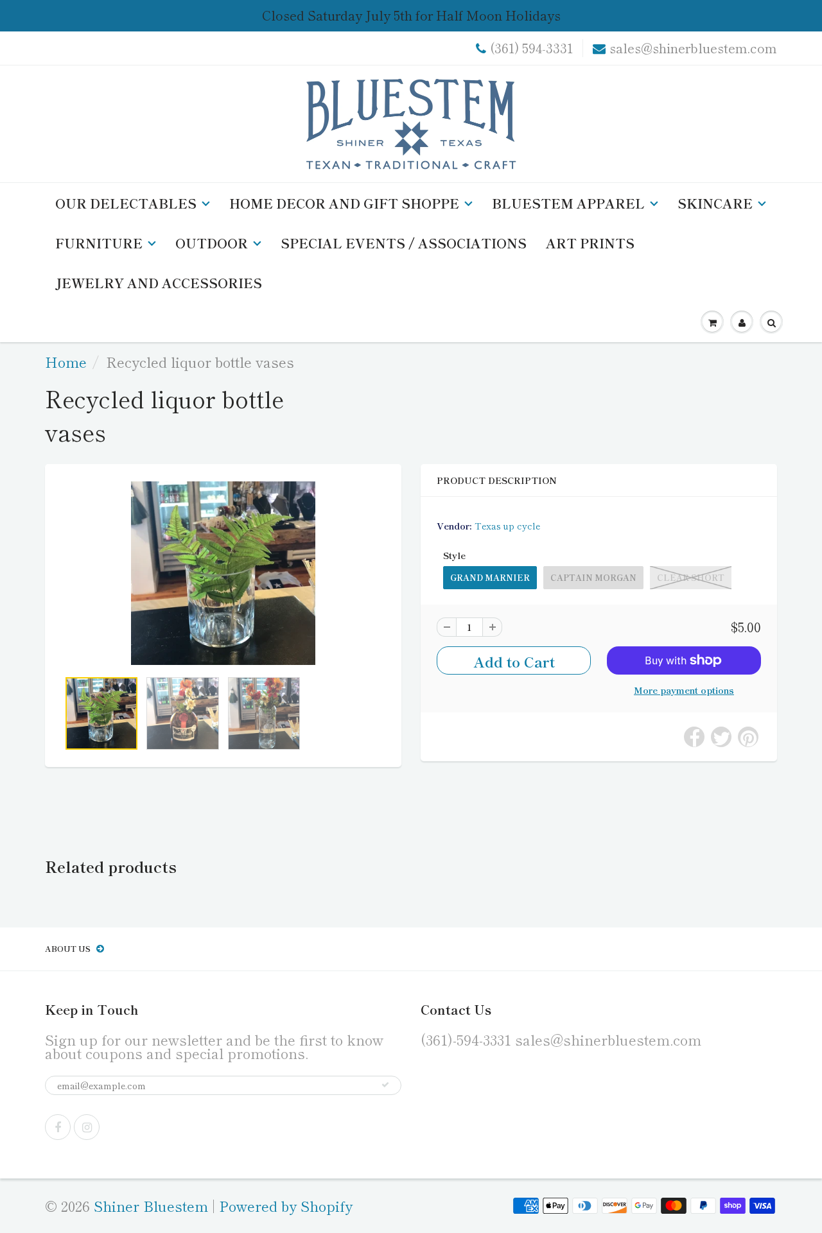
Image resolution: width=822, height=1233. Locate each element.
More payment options (684, 690)
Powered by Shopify (286, 1205)
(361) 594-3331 (531, 48)
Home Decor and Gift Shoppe (344, 203)
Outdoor (211, 243)
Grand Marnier (490, 577)
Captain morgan (593, 577)
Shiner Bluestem (151, 1205)
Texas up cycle (507, 525)
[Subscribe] (385, 1084)
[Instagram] (87, 1127)
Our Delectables (126, 203)
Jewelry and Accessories (158, 282)
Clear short (690, 577)
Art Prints (590, 243)
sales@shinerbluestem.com (693, 48)
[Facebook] (58, 1127)
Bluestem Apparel (568, 203)
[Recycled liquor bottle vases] (223, 573)
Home (66, 361)
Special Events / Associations (404, 243)
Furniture (99, 243)
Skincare (715, 203)
